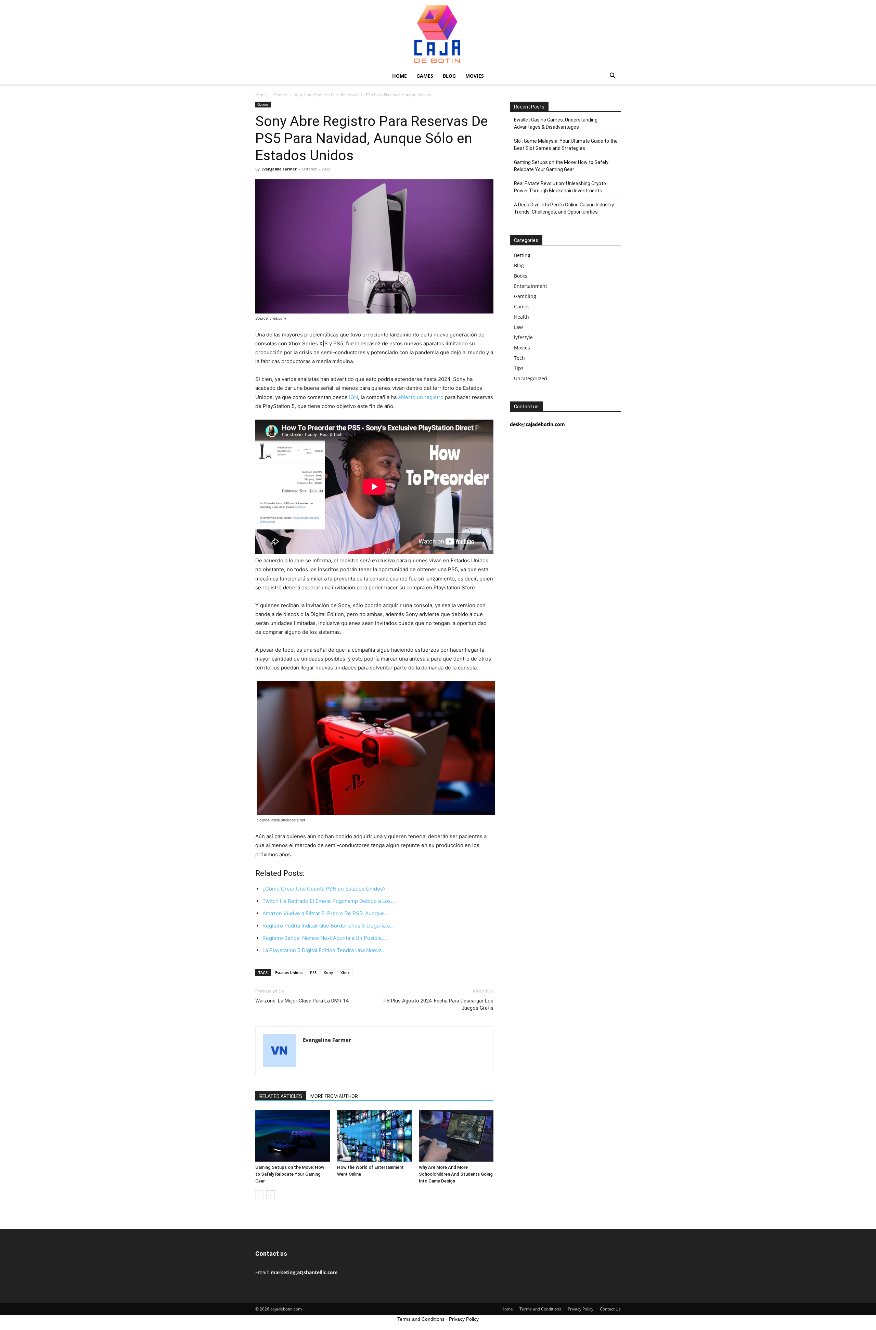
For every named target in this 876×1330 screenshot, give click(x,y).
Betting (522, 255)
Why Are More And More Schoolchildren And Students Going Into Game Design (456, 1174)
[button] (612, 76)
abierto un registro (420, 397)
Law (518, 327)
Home (399, 76)
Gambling (525, 296)
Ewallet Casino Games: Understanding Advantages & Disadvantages (555, 123)
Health (521, 317)
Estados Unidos (288, 972)
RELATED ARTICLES (280, 1096)
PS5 (313, 972)
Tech (519, 358)
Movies (474, 76)
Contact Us (610, 1309)
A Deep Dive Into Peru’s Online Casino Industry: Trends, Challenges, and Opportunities (564, 208)
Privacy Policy (580, 1309)
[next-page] (270, 1194)
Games (424, 76)
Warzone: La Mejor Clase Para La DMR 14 (301, 1001)
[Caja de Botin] (438, 34)
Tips (519, 368)
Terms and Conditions (540, 1309)
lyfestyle (523, 337)
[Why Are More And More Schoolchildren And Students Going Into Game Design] (456, 1136)
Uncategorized (530, 378)
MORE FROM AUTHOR (334, 1096)
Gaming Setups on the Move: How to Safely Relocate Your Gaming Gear (289, 1174)
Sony (328, 972)
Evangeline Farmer (279, 168)
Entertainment (530, 286)
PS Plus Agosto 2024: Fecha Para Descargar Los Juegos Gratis (438, 1004)
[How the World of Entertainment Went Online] (374, 1136)
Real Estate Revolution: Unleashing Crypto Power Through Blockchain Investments (560, 187)
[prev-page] (259, 1194)
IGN (353, 397)
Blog (449, 76)
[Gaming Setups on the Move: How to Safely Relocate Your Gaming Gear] (292, 1136)
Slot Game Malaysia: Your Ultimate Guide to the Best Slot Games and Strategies (566, 144)
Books (520, 275)
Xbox (345, 972)
